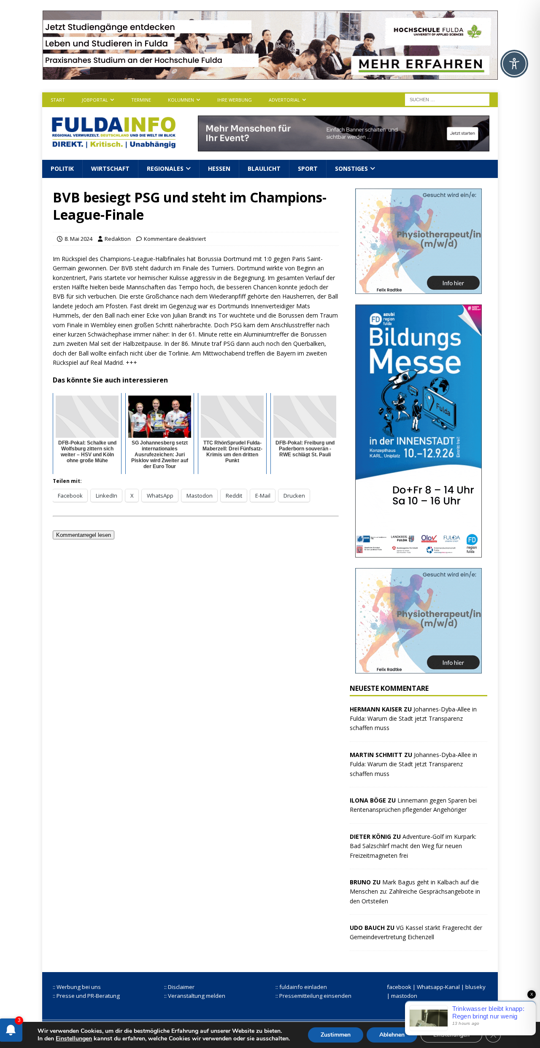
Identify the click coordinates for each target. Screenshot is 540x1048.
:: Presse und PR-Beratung (86, 996)
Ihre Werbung (234, 100)
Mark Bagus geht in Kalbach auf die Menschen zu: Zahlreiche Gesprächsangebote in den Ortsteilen (415, 891)
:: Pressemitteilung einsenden (313, 996)
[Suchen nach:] (447, 99)
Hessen (219, 168)
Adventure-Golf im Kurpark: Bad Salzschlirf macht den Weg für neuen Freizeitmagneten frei (413, 845)
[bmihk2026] (418, 552)
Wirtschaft (110, 168)
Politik (62, 168)
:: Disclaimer (179, 987)
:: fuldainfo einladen (301, 987)
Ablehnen (392, 1035)
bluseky (475, 987)
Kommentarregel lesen (83, 535)
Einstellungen (74, 1039)
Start (58, 100)
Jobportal (95, 100)
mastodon (404, 996)
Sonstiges (351, 168)
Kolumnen (181, 100)
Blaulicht (264, 168)
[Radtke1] (418, 289)
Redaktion (118, 238)
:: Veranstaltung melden (194, 996)
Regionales (165, 168)
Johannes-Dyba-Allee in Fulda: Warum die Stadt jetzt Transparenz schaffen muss (413, 718)
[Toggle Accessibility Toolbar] (514, 64)
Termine (141, 100)
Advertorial (284, 100)
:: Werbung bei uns (77, 987)
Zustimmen (336, 1035)
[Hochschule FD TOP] (270, 75)
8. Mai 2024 (78, 238)
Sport (308, 168)
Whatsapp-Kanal (438, 987)
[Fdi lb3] (343, 147)
